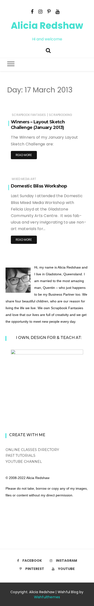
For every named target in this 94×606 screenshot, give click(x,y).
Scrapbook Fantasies (29, 115)
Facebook (32, 560)
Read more (24, 155)
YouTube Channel (24, 461)
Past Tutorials (20, 455)
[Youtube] (57, 11)
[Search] (48, 50)
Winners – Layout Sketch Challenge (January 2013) (38, 124)
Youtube (66, 568)
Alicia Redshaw (47, 25)
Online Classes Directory (32, 450)
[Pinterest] (49, 11)
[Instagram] (40, 11)
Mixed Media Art (24, 179)
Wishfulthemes (47, 597)
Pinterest (34, 568)
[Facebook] (32, 11)
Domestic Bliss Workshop (39, 186)
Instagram (66, 560)
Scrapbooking (60, 115)
